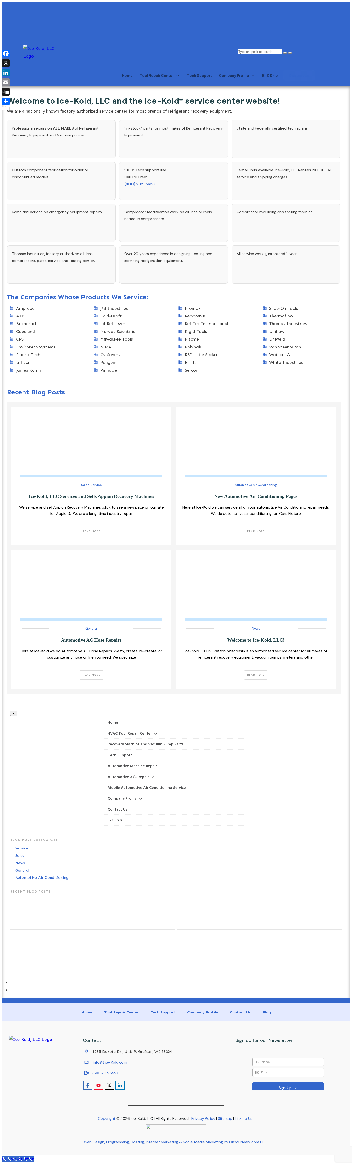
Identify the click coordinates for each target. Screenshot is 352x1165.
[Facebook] (6, 53)
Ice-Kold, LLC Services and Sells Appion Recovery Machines (91, 496)
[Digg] (6, 92)
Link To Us (243, 1118)
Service (96, 485)
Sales (85, 485)
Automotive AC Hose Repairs (91, 639)
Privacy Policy (203, 1118)
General (91, 628)
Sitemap (225, 1118)
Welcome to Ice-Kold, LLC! (255, 639)
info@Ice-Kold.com (109, 1062)
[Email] (6, 82)
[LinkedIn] (6, 72)
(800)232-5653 (105, 1073)
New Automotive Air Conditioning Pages (255, 496)
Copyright (106, 1118)
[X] (6, 63)
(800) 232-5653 (139, 183)
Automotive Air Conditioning (256, 485)
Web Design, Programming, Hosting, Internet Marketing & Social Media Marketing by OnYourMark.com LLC (175, 1141)
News (256, 628)
